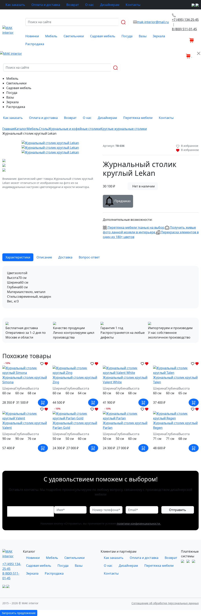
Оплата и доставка (45, 5)
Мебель (51, 36)
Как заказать (15, 5)
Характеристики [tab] (17, 257)
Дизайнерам (109, 5)
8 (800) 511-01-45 (184, 29)
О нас (89, 5)
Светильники (74, 36)
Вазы (142, 36)
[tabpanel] (100, 287)
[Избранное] (186, 40)
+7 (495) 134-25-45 (185, 19)
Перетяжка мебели (138, 118)
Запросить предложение (19, 613)
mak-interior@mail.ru (153, 22)
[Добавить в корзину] (43, 402)
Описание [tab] (44, 257)
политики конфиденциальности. (139, 523)
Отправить (177, 510)
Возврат (72, 5)
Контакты (133, 5)
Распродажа (34, 44)
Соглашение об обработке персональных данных (165, 603)
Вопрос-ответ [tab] (89, 257)
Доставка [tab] (65, 257)
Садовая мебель (102, 36)
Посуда (127, 36)
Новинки (32, 36)
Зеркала (159, 36)
